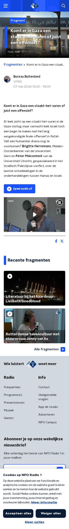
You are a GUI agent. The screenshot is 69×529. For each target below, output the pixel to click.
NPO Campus (47, 422)
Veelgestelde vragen (47, 397)
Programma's (13, 394)
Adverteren (46, 414)
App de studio (48, 406)
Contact (44, 387)
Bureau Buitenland (26, 76)
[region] (34, 214)
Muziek (9, 410)
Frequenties (12, 387)
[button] (5, 5)
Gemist (9, 418)
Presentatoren (14, 402)
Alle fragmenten (46, 349)
